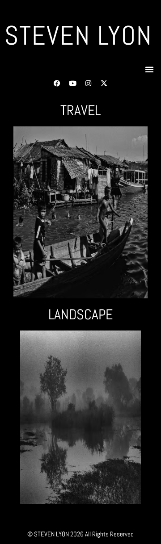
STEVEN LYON (78, 35)
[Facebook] (57, 83)
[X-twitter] (104, 83)
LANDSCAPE (80, 314)
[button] (149, 69)
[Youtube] (73, 83)
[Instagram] (88, 83)
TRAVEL (80, 110)
